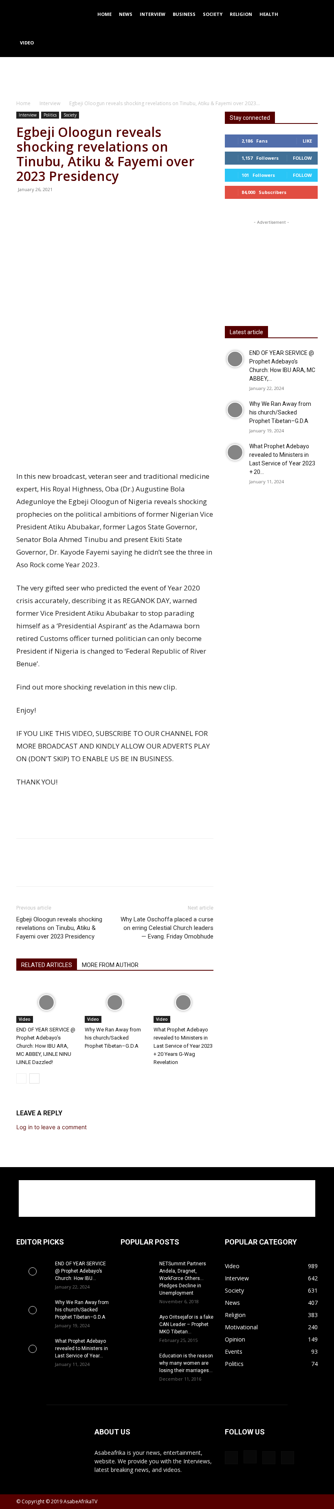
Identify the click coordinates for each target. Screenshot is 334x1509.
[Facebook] (75, 208)
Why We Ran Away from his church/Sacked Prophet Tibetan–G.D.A (113, 1038)
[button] (308, 14)
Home (104, 14)
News (125, 14)
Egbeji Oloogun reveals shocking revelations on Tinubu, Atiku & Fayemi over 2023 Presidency (59, 928)
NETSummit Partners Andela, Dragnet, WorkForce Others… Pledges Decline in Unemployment (182, 1278)
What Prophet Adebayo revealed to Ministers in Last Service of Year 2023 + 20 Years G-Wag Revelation (183, 1046)
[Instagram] (250, 1456)
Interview (152, 14)
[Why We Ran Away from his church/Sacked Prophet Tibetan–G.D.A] (115, 1002)
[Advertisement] (167, 75)
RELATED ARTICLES (46, 965)
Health (268, 14)
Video (27, 43)
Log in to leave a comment (51, 1126)
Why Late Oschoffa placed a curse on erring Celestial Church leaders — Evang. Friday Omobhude (167, 928)
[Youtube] (287, 1457)
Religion (241, 14)
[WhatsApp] (131, 208)
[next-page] (34, 1078)
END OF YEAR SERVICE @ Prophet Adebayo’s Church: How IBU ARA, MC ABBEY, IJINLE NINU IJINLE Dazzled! (45, 1046)
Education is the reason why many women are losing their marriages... (186, 1363)
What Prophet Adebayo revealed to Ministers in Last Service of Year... (81, 1348)
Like (307, 141)
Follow (302, 158)
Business (184, 14)
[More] (150, 208)
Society (212, 14)
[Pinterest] (112, 208)
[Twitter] (94, 208)
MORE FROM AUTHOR (110, 965)
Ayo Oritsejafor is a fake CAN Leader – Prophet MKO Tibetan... (186, 1324)
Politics (50, 115)
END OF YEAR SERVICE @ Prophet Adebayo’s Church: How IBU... (80, 1271)
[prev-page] (21, 1078)
